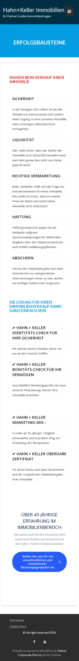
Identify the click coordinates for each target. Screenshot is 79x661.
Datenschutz (18, 626)
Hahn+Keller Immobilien (33, 9)
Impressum (17, 620)
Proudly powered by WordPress (33, 650)
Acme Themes (51, 655)
